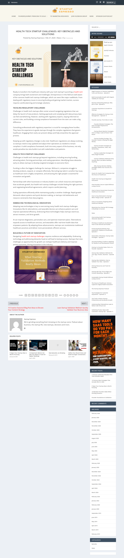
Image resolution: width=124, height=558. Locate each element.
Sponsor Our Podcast (104, 16)
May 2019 (94, 521)
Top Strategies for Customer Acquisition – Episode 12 (100, 293)
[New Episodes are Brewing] (58, 345)
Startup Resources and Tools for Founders (101, 266)
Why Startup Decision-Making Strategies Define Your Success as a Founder (102, 167)
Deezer (106, 71)
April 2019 (94, 525)
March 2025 (95, 459)
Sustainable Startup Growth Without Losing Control (102, 278)
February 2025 (96, 463)
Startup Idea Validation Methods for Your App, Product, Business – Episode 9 (103, 254)
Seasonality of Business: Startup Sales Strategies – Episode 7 (103, 236)
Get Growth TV (108, 61)
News (91, 16)
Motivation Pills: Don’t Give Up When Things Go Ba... (32, 2)
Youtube (106, 56)
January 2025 (95, 467)
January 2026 (95, 417)
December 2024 (96, 471)
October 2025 (95, 430)
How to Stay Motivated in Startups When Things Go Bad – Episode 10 (102, 196)
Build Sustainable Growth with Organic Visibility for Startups (103, 97)
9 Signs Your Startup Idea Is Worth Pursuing (18, 353)
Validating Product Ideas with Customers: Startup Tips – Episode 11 (102, 310)
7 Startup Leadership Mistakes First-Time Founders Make (102, 375)
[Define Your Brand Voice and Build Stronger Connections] (77, 345)
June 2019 (94, 517)
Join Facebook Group (79, 16)
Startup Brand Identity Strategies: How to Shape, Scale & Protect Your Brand (103, 132)
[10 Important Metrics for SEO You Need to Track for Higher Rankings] (38, 345)
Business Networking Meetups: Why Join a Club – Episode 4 (102, 103)
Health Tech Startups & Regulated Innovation (101, 179)
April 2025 (94, 455)
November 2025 (96, 426)
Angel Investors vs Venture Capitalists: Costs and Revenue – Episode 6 (103, 92)
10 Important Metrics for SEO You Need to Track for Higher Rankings (37, 354)
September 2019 (96, 513)
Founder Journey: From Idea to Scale (32, 16)
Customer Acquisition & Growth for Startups (102, 109)
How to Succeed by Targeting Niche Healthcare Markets (102, 202)
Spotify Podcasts (109, 50)
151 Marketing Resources (59, 16)
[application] (103, 37)
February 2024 (96, 496)
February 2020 (96, 505)
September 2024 (96, 484)
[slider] (112, 37)
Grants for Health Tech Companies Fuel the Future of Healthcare (103, 174)
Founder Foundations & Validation (102, 397)
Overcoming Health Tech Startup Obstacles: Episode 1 (101, 218)
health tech (78, 92)
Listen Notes (107, 77)
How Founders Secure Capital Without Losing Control (103, 185)
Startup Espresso (37, 38)
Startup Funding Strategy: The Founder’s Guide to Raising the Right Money (102, 140)
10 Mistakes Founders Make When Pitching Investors (101, 392)
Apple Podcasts (108, 45)
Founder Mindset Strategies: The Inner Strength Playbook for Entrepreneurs (102, 125)
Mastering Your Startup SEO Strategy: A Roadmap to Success (102, 208)
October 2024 (95, 480)
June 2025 (94, 446)
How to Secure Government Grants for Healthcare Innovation (103, 191)
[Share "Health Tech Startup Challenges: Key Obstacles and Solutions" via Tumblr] (36, 295)
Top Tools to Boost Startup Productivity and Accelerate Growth (102, 299)
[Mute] (109, 37)
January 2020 (95, 509)
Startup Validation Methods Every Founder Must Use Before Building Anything (103, 160)
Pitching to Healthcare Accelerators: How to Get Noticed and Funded (102, 223)
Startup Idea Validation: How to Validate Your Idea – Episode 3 (101, 261)
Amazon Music (108, 66)
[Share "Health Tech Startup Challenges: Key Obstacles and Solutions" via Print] (56, 295)
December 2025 (96, 421)
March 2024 (95, 492)
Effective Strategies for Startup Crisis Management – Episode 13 (102, 115)
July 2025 (94, 442)
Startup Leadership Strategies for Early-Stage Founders (102, 153)
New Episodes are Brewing (57, 353)
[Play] (92, 37)
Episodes (94, 544)
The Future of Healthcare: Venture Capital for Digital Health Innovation (102, 283)
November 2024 (96, 476)
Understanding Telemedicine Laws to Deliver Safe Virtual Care (102, 305)
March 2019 (95, 530)
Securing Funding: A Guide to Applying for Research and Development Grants (103, 242)
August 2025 (95, 438)
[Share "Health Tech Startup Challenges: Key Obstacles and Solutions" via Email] (53, 295)
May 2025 (94, 451)
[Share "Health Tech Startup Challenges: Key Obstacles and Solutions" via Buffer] (46, 295)
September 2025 (96, 434)
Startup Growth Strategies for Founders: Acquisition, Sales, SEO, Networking (101, 147)
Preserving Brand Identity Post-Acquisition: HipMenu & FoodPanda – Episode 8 (102, 230)
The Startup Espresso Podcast (100, 288)
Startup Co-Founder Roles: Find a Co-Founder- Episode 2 (102, 248)
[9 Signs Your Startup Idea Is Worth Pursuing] (19, 345)
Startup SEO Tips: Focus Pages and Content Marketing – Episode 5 (102, 272)
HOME (14, 16)
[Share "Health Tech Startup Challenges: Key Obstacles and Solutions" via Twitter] (29, 295)
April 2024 (94, 488)
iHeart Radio (107, 82)
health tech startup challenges (33, 236)
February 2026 (96, 413)
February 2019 (96, 534)
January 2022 (95, 501)
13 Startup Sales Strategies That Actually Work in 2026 (101, 381)
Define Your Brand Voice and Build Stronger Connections (77, 353)
